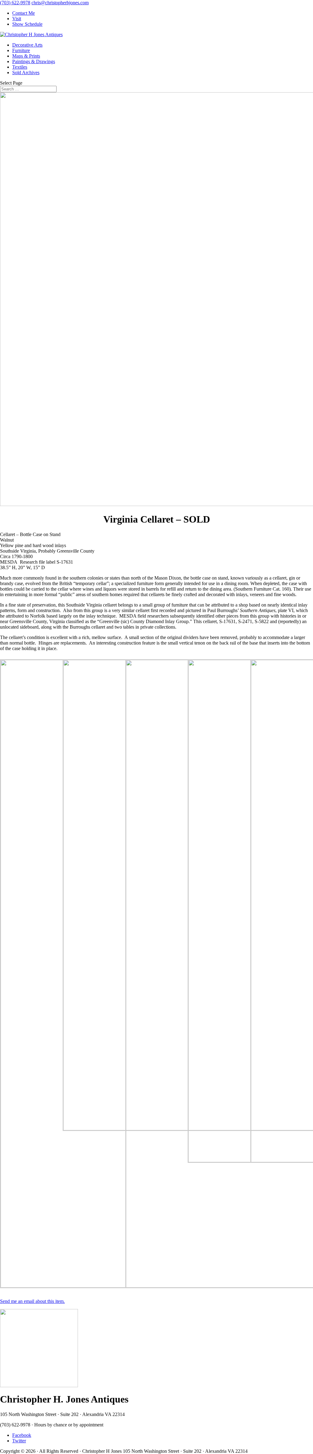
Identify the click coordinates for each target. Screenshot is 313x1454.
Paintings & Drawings (33, 61)
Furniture (21, 50)
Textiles (19, 67)
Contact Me (23, 13)
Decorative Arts (27, 45)
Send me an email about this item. (32, 1301)
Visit (16, 18)
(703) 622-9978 (15, 2)
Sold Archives (25, 72)
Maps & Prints (26, 56)
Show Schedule (27, 24)
